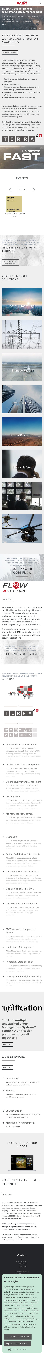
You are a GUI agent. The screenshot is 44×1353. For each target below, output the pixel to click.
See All (22, 190)
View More (22, 1162)
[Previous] (5, 18)
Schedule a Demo (36, 28)
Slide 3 (22, 27)
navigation (4, 3)
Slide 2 (20, 27)
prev (11, 190)
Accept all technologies (17, 1337)
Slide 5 (26, 27)
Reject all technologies (17, 1344)
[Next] (39, 18)
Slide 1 (18, 27)
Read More (7, 599)
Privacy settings (19, 1350)
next (33, 190)
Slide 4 (24, 27)
